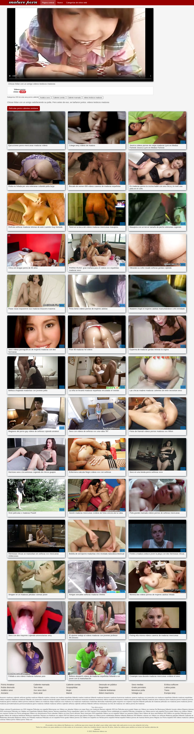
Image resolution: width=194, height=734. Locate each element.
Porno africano (75, 713)
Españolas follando (36, 711)
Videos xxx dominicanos (38, 713)
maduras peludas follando (138, 699)
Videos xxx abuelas (66, 709)
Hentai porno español (107, 717)
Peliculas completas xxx (136, 711)
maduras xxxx (59, 701)
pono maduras (182, 701)
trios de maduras (116, 704)
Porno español (168, 717)
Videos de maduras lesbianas (15, 715)
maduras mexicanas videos (98, 699)
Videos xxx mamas (148, 709)
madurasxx (86, 701)
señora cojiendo (62, 704)
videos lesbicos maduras (93, 98)
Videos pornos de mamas (135, 717)
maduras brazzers (103, 697)
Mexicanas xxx (54, 709)
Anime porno (149, 717)
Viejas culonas (5, 709)
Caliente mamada (74, 98)
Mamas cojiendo (105, 709)
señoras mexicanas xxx (101, 704)
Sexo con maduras (92, 709)
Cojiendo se (189, 715)
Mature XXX (162, 713)
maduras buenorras (117, 697)
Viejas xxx (137, 709)
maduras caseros (131, 697)
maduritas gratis (110, 701)
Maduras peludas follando (175, 715)
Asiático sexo (45, 98)
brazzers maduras (6, 697)
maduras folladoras (12, 699)
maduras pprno (5, 701)
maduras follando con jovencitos (30, 699)
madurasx (77, 701)
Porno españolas (73, 711)
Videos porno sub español (155, 711)
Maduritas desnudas (7, 717)
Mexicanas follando (164, 709)
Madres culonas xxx (144, 715)
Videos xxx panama (127, 713)
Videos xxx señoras (159, 715)
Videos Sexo (138, 713)
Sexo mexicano (86, 713)
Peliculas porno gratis (126, 709)
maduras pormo (175, 699)
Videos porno (10, 719)
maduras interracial (67, 699)
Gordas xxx (13, 713)
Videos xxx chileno (180, 711)
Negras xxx (158, 717)
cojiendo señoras (19, 697)
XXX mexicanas (5, 711)
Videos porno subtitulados (105, 715)
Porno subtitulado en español (117, 711)
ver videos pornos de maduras (133, 704)
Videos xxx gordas (173, 713)
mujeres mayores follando (135, 701)
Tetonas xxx (44, 715)
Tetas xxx (29, 719)
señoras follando (87, 704)
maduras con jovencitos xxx (147, 697)
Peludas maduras (36, 717)
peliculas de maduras (152, 701)
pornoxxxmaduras (25, 704)
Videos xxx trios (64, 713)
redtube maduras (50, 704)
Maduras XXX (132, 715)
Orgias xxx (92, 715)
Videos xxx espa (79, 709)
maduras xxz (69, 701)
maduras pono (164, 699)
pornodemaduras (13, 704)
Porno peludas (101, 711)
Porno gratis (169, 711)
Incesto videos (177, 709)
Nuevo (60, 3)
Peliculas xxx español (40, 709)
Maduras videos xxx (23, 2)
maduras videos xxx (36, 701)
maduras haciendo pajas (51, 699)
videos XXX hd (64, 715)
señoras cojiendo (74, 704)
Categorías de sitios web (76, 3)
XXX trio (115, 709)
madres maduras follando (87, 697)
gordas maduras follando (35, 697)
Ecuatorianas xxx (17, 709)
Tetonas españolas (60, 711)
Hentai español (120, 717)
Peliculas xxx (16, 711)
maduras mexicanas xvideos (119, 699)
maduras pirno (153, 699)
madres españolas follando (68, 697)
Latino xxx (83, 711)
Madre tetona (48, 711)
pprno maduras (38, 704)
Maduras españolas (33, 715)
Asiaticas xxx (53, 715)
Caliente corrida (59, 98)
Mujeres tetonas (188, 709)
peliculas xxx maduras (168, 701)
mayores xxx (121, 701)
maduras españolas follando (168, 697)
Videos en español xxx (91, 717)
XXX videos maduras (181, 717)
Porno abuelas (52, 713)
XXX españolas (97, 713)
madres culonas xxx (51, 697)
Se (156, 709)
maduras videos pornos (19, 701)
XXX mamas (91, 711)
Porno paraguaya (23, 713)
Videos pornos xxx (75, 717)
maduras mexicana (81, 699)
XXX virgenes (28, 709)
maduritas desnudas (97, 701)
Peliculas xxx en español (51, 717)
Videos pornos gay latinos (78, 715)
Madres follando (121, 715)
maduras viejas (48, 701)
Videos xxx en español (111, 713)
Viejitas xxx (25, 711)
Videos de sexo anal (150, 713)
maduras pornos (187, 699)
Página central (48, 3)
